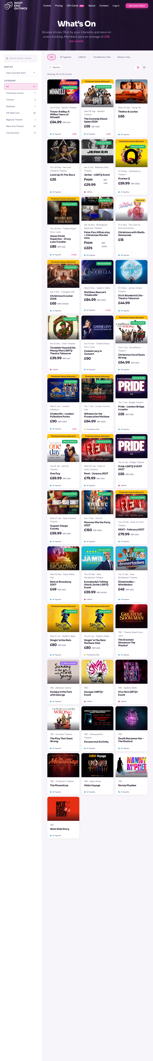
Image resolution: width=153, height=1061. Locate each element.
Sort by (8, 67)
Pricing (59, 5)
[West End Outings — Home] (16, 5)
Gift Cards (72, 5)
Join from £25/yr (137, 5)
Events (47, 5)
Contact (103, 5)
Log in (116, 5)
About (91, 5)
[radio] (21, 86)
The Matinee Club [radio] (102, 57)
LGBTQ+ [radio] (82, 57)
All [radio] (51, 57)
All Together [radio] (65, 57)
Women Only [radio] (123, 57)
